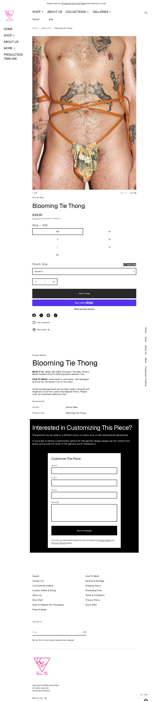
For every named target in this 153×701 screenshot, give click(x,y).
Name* (54, 465)
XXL (57, 255)
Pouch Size (84, 264)
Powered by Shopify (41, 691)
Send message (84, 530)
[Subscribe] (84, 632)
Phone (54, 490)
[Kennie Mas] (9, 16)
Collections (46, 28)
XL (110, 247)
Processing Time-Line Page (73, 3)
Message (55, 502)
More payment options (84, 309)
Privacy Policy (104, 540)
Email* (54, 478)
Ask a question (43, 322)
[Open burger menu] (146, 12)
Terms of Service (58, 543)
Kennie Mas (38, 197)
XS (109, 231)
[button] (15, 35)
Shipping (36, 218)
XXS (57, 231)
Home (35, 28)
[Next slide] (133, 193)
